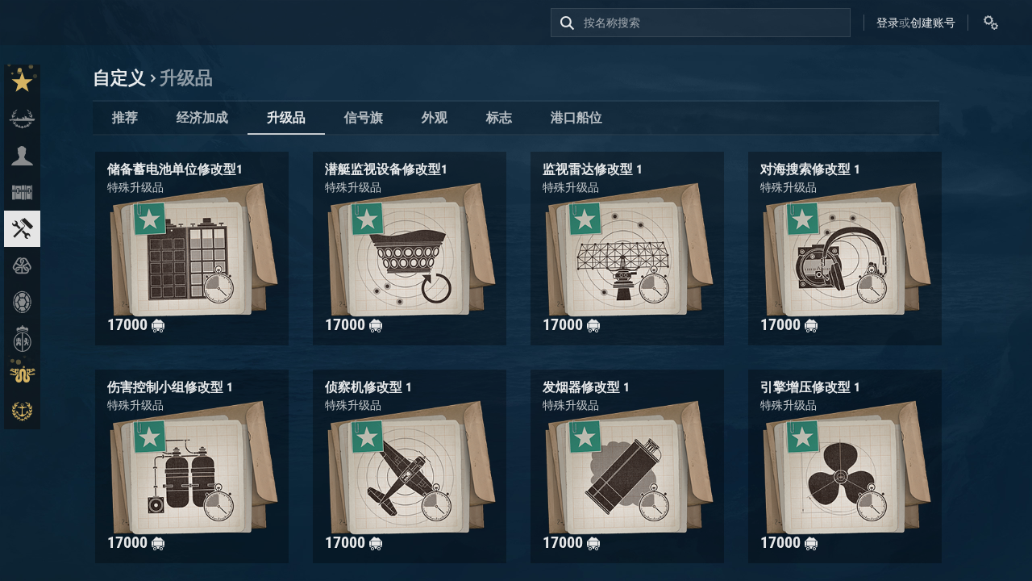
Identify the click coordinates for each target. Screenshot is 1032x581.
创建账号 (932, 22)
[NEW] (22, 83)
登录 (887, 22)
